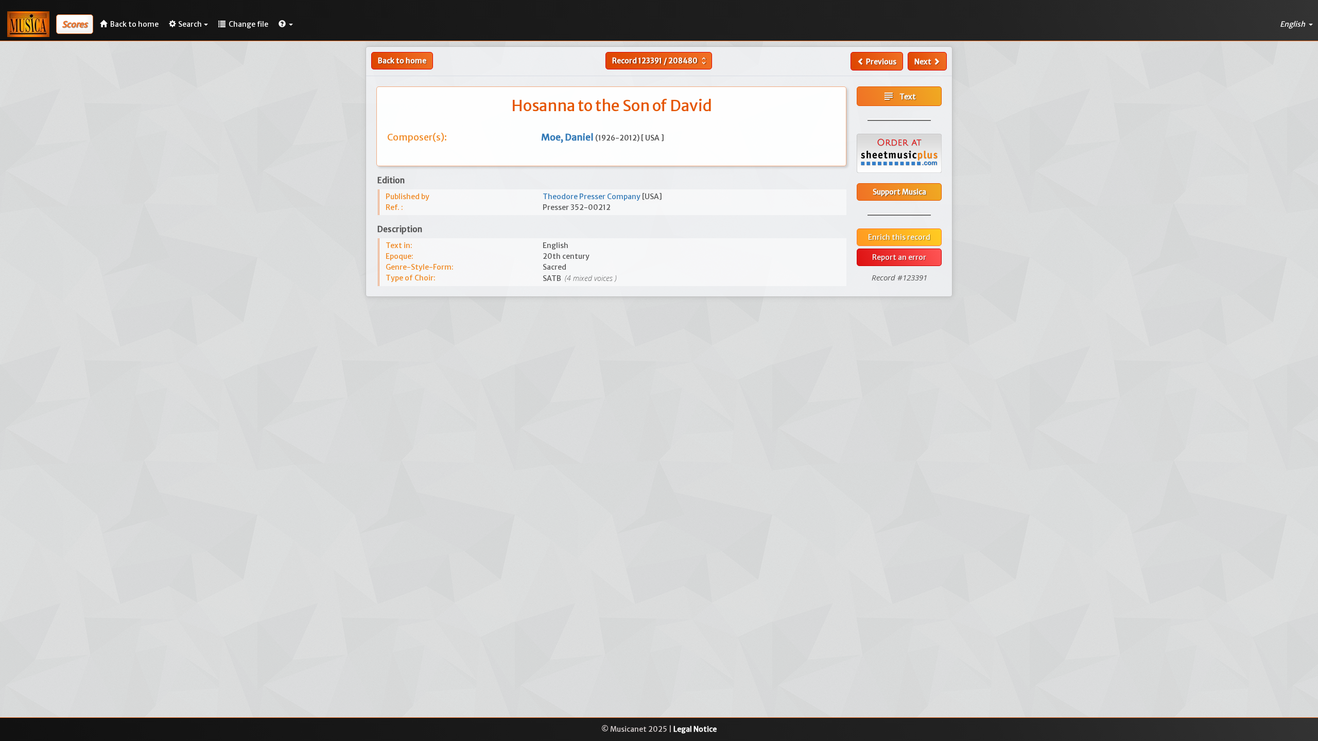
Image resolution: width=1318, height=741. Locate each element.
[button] (285, 24)
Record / (660, 60)
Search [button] (190, 24)
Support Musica (899, 192)
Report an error (899, 257)
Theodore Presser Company (592, 196)
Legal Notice (695, 729)
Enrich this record (899, 237)
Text (899, 96)
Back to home (402, 60)
